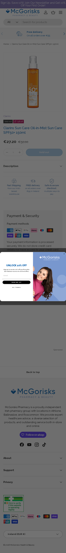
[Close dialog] (64, 254)
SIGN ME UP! (16, 282)
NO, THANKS (16, 287)
